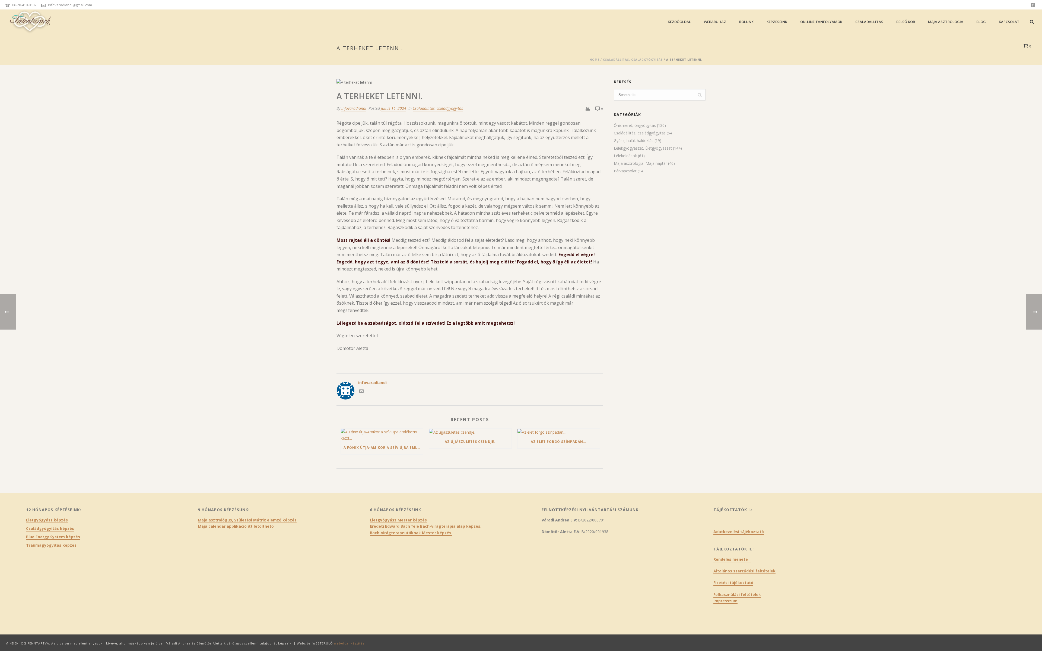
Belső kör (905, 21)
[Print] (588, 108)
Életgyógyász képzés (47, 520)
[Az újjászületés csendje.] (470, 432)
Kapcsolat (1009, 21)
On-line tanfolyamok (821, 21)
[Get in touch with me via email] (361, 391)
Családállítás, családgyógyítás (633, 60)
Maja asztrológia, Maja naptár (640, 163)
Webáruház (715, 21)
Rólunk (746, 21)
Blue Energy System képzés (53, 536)
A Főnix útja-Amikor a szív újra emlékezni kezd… (383, 447)
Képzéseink (777, 21)
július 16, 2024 (393, 108)
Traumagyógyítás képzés (51, 545)
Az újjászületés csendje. (470, 441)
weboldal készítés (349, 643)
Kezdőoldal (679, 21)
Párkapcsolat (625, 171)
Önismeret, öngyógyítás (635, 125)
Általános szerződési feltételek (744, 570)
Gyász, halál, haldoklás (633, 140)
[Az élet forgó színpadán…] (558, 432)
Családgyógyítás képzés (50, 528)
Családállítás (869, 21)
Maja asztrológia (945, 21)
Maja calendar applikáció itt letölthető (236, 526)
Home (594, 60)
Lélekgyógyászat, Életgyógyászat (643, 148)
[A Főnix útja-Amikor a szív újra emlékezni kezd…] (382, 435)
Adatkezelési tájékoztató (738, 531)
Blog (981, 21)
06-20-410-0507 (24, 4)
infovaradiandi (353, 108)
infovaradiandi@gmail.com (70, 4)
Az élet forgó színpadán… (558, 441)
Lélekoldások (625, 155)
